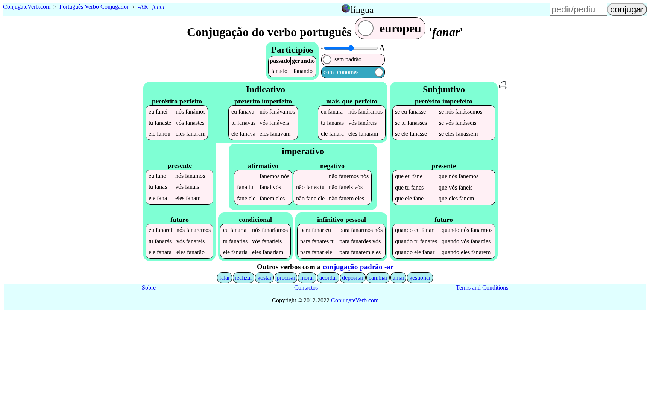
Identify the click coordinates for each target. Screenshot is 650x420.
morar (307, 277)
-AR (143, 6)
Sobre (149, 287)
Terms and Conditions (482, 287)
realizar (243, 277)
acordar (328, 277)
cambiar (378, 277)
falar (224, 277)
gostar (264, 277)
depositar (352, 277)
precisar (286, 277)
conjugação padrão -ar (358, 267)
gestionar (420, 277)
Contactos (306, 287)
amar (398, 277)
